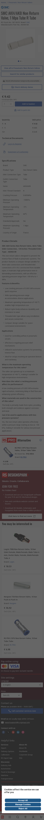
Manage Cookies (23, 804)
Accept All (23, 800)
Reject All (23, 808)
